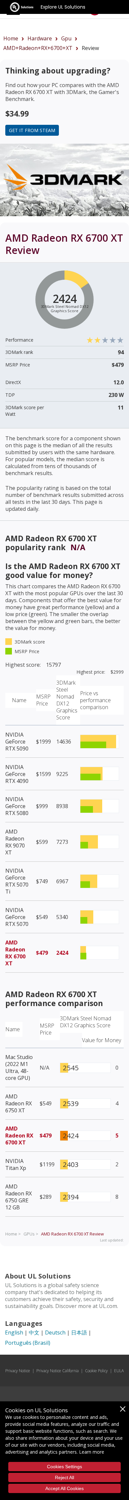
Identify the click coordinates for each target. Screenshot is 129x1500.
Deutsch (55, 1332)
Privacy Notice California (57, 1371)
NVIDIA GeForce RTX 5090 (16, 741)
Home (10, 38)
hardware (39, 38)
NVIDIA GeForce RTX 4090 (16, 774)
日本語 (79, 1332)
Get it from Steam (32, 130)
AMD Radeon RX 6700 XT (15, 953)
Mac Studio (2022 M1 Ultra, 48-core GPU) (19, 1067)
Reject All (64, 1477)
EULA (119, 1371)
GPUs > (30, 1233)
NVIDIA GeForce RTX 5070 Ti (16, 881)
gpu (66, 38)
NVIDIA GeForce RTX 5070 (16, 917)
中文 (34, 1332)
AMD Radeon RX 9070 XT (15, 842)
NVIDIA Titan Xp (15, 1164)
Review (72, 1233)
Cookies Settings (64, 1466)
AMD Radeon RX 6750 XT (18, 1103)
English (14, 1332)
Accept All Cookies (64, 1488)
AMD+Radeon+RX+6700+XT (37, 48)
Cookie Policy (96, 1371)
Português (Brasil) (27, 1342)
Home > (13, 1233)
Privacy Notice (17, 1371)
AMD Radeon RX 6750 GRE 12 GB (18, 1197)
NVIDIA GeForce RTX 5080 (16, 806)
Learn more (91, 1452)
